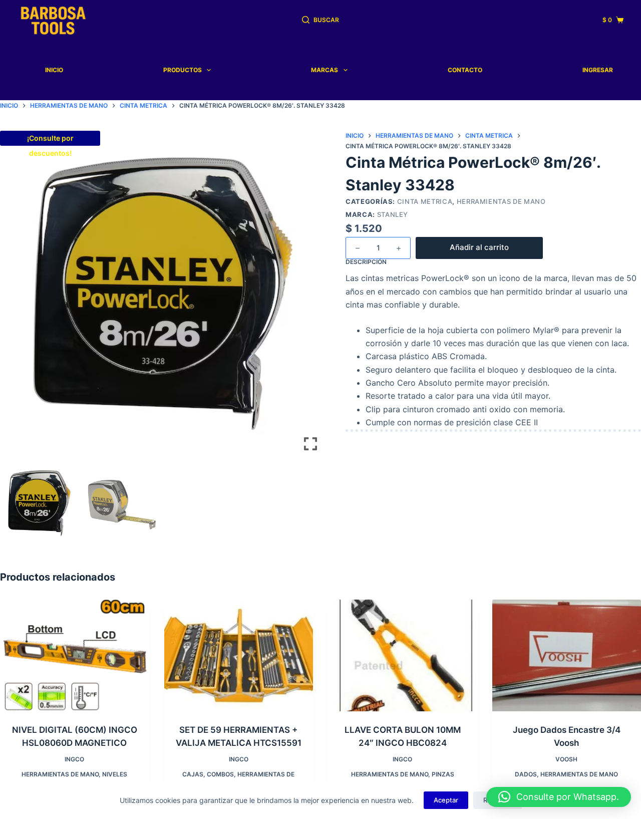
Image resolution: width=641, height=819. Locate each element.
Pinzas (443, 774)
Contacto (465, 70)
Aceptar (446, 800)
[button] (310, 300)
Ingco (74, 759)
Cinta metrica (424, 201)
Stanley (393, 214)
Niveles (114, 774)
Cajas (192, 774)
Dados (526, 774)
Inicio (54, 70)
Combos (220, 774)
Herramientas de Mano (501, 201)
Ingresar (597, 70)
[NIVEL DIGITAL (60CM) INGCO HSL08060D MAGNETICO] (74, 655)
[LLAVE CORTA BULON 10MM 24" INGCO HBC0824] (402, 655)
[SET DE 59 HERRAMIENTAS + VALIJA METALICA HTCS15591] (238, 655)
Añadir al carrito (479, 247)
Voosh (566, 759)
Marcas (324, 70)
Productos (182, 70)
